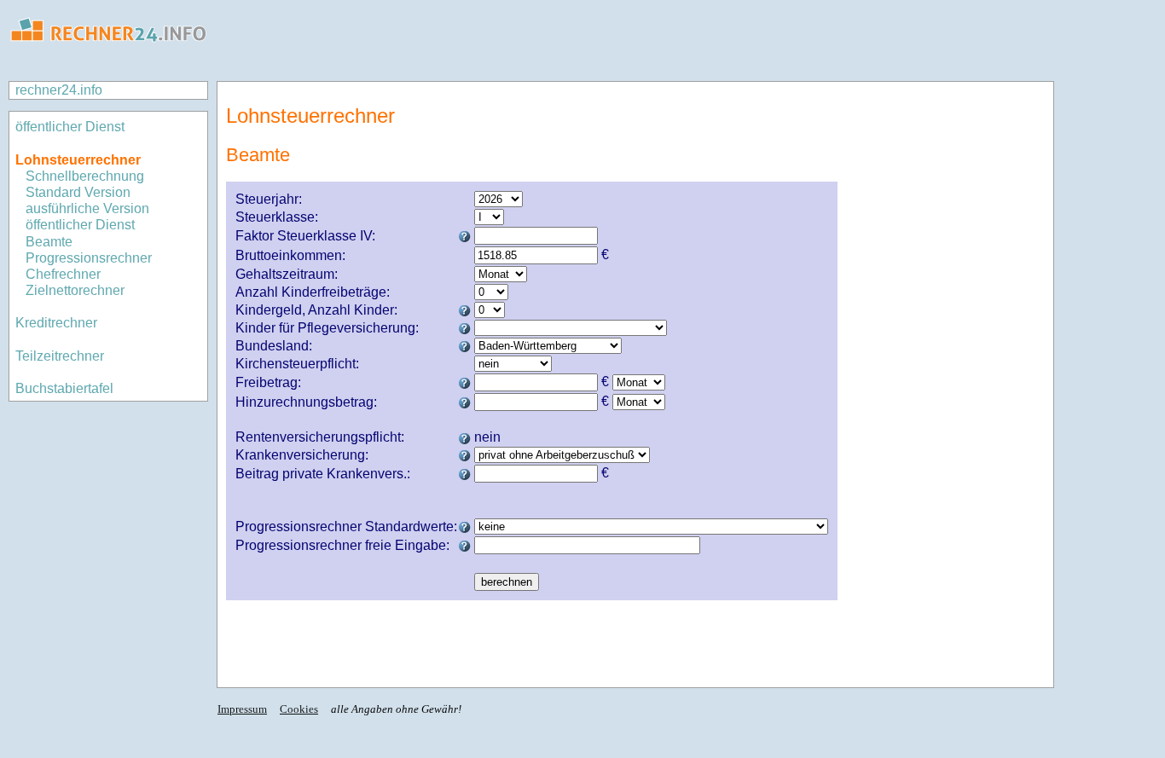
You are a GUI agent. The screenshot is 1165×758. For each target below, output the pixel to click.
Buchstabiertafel (64, 388)
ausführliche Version (87, 208)
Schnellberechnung (85, 176)
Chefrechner (63, 274)
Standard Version (78, 192)
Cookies (299, 709)
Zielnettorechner (75, 290)
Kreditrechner (56, 322)
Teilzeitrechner (59, 356)
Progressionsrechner (89, 258)
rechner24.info (58, 90)
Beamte (49, 241)
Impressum (242, 709)
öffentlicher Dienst (70, 126)
